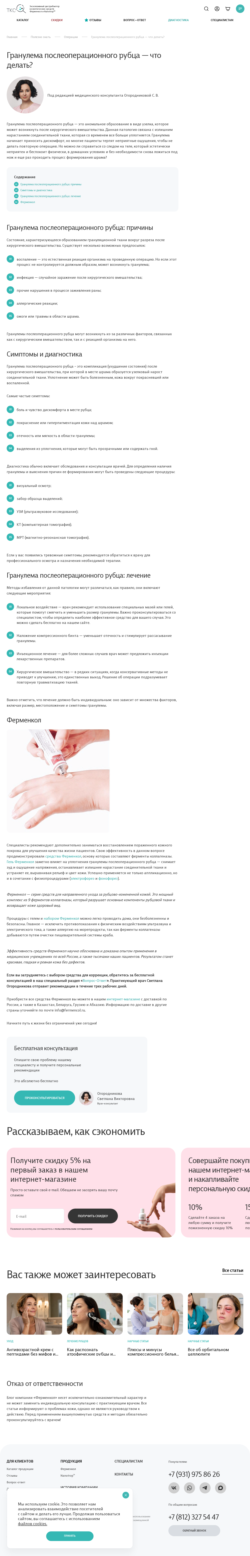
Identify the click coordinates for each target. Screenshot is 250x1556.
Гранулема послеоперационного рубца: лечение (50, 196)
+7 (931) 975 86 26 (194, 1473)
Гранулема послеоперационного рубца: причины (50, 184)
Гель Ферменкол (20, 861)
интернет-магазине (123, 998)
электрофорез (82, 878)
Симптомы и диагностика (36, 190)
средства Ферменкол (63, 855)
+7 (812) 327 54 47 (193, 1516)
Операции (71, 36)
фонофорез (108, 878)
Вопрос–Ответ (95, 980)
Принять (69, 1536)
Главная (12, 36)
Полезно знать (41, 36)
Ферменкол (27, 202)
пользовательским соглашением (73, 1228)
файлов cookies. (32, 1523)
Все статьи (232, 1271)
